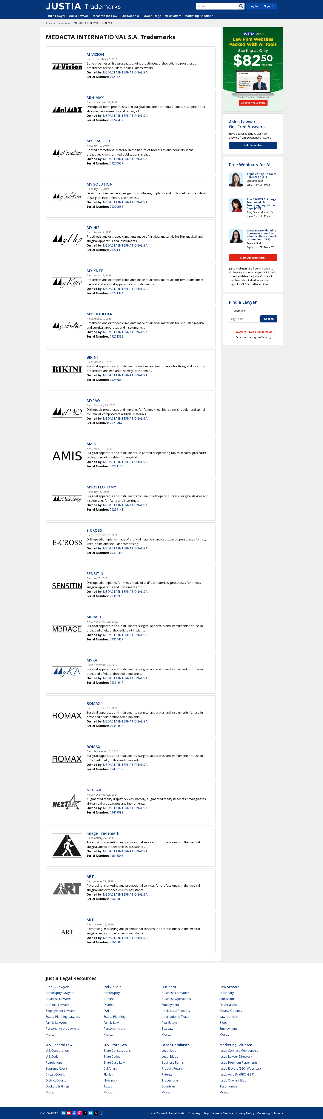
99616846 (116, 856)
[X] (96, 1113)
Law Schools (130, 16)
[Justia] (63, 6)
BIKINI (92, 357)
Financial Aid (228, 1005)
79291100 (116, 466)
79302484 (116, 553)
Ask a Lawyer (78, 16)
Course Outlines (230, 1011)
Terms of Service (222, 1113)
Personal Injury (114, 1028)
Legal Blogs (170, 1056)
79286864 (116, 380)
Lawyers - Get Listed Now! (253, 332)
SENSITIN (95, 573)
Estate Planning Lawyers (63, 1017)
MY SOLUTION (100, 184)
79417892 (116, 812)
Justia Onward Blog (232, 1080)
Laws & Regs (151, 16)
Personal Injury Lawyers (62, 1028)
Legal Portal (177, 1113)
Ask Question (253, 145)
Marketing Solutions (199, 16)
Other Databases (176, 1045)
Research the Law (104, 16)
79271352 (116, 336)
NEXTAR (94, 789)
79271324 (116, 293)
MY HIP (93, 227)
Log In (254, 6)
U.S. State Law (115, 1045)
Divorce (109, 1005)
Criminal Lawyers (58, 1005)
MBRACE (94, 616)
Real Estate (169, 1023)
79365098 (116, 726)
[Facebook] (74, 1113)
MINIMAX (95, 97)
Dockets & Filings (58, 1086)
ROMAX (93, 703)
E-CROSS (94, 530)
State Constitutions (117, 1051)
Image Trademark (103, 833)
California (110, 1068)
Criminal (109, 999)
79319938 (116, 596)
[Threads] (85, 1113)
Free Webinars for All (250, 164)
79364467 (116, 639)
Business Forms (173, 1062)
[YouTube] (69, 1113)
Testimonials (228, 1086)
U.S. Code (52, 1056)
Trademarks (63, 23)
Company (193, 1113)
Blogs (223, 1023)
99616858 (116, 942)
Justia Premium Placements (238, 1062)
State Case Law (114, 1062)
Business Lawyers (58, 999)
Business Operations (176, 999)
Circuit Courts (55, 1074)
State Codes (112, 1056)
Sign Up (269, 6)
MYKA (92, 660)
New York (110, 1080)
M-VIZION (95, 54)
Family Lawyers (56, 1023)
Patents (167, 1074)
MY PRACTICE (99, 140)
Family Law (111, 1023)
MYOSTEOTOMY (101, 487)
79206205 (116, 77)
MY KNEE (95, 270)
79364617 (116, 683)
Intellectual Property (176, 1011)
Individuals (112, 987)
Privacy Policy (245, 1113)
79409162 (116, 769)
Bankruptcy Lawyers (60, 993)
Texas (108, 1086)
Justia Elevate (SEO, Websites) (240, 1068)
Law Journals (228, 1017)
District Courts (56, 1080)
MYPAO (93, 400)
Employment (170, 1005)
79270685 (116, 207)
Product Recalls (172, 1068)
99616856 (116, 899)
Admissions (227, 999)
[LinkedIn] (63, 1113)
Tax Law (167, 1028)
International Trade (175, 1017)
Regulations (54, 1062)
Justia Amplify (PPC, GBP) (236, 1074)
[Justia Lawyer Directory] (101, 1113)
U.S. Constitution (57, 1051)
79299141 (116, 509)
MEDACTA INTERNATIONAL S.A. (125, 72)
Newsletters (173, 16)
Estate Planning (115, 1017)
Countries (168, 1086)
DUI (106, 1011)
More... (50, 1034)
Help (206, 1113)
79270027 (116, 163)
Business (169, 987)
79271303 (116, 250)
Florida (108, 1074)
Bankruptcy (112, 993)
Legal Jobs (169, 1051)
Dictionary (226, 993)
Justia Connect (157, 1113)
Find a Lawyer (55, 16)
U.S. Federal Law (59, 1045)
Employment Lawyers (61, 1011)
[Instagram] (79, 1113)
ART (90, 876)
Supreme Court (56, 1068)
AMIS (91, 443)
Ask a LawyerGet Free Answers (247, 124)
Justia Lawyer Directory (235, 1056)
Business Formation (176, 993)
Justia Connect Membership (238, 1051)
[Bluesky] (90, 1113)
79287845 (116, 423)
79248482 (116, 120)
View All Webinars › (253, 257)
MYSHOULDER (99, 313)
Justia (49, 23)
